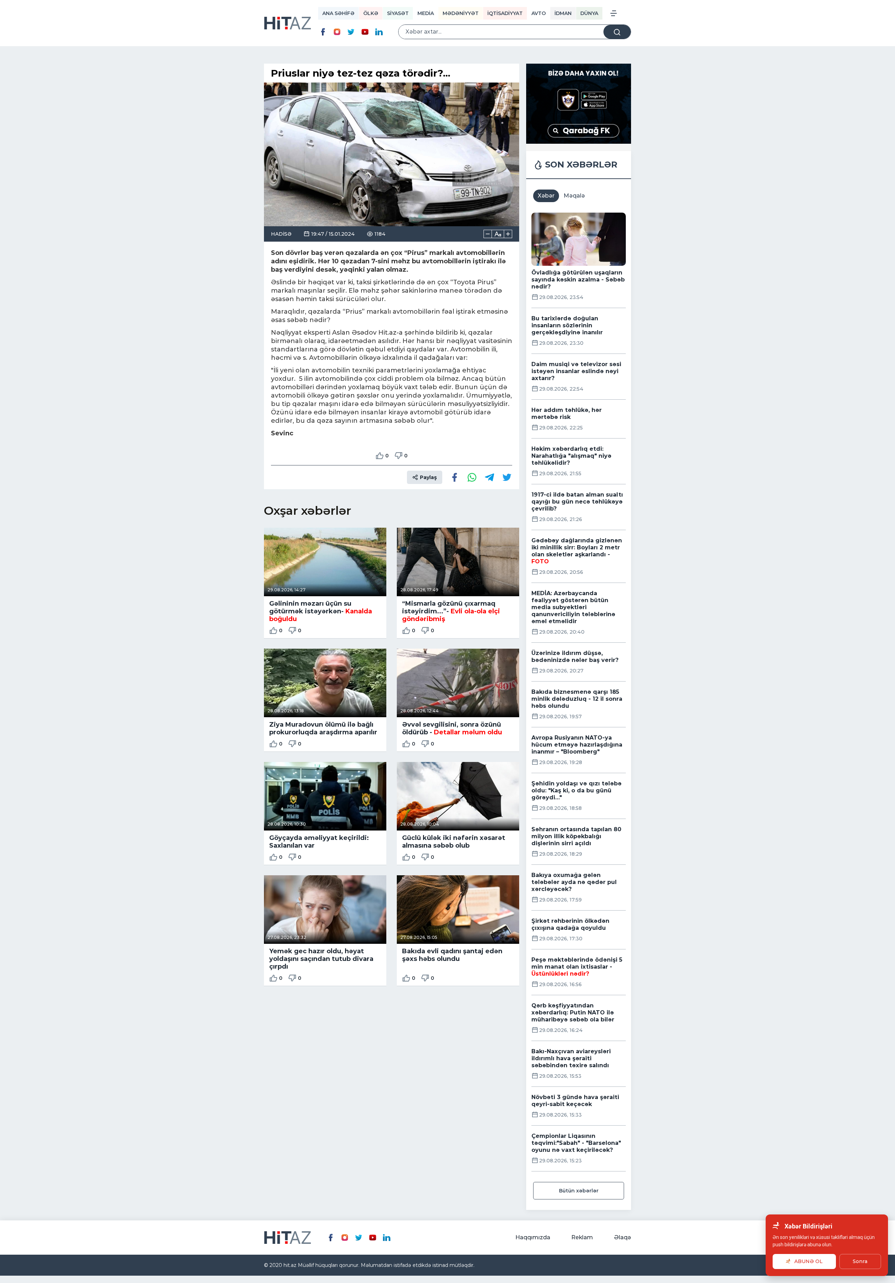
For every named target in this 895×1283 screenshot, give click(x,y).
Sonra (860, 1261)
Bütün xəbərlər (579, 1191)
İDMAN (563, 13)
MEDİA (425, 13)
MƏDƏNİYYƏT (461, 13)
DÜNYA (589, 13)
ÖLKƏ (370, 13)
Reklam (582, 1237)
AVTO (538, 13)
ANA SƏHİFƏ (338, 13)
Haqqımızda (532, 1237)
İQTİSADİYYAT (505, 13)
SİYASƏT (398, 13)
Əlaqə (622, 1237)
